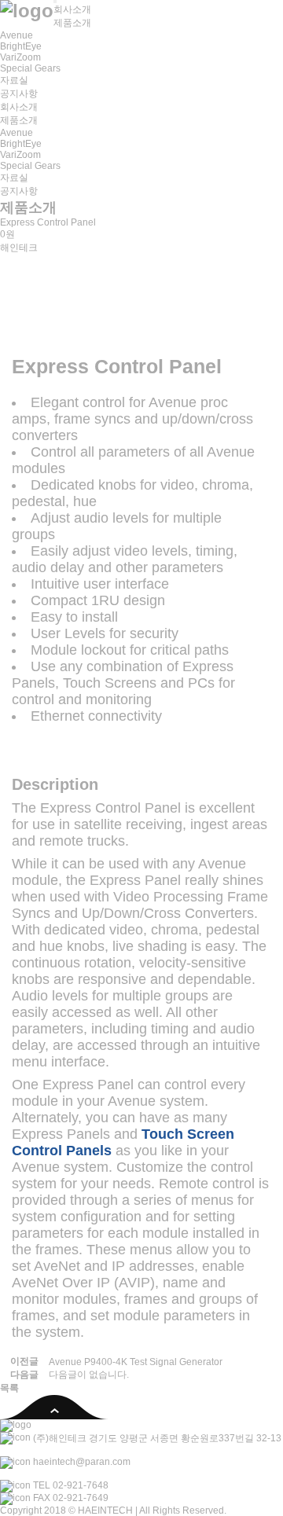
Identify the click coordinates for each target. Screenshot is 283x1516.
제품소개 (72, 22)
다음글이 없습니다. (89, 1374)
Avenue (16, 35)
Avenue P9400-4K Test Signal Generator (135, 1361)
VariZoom (20, 57)
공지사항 (19, 93)
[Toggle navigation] (55, 1)
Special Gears (30, 68)
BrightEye (21, 46)
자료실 (14, 80)
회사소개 (72, 9)
